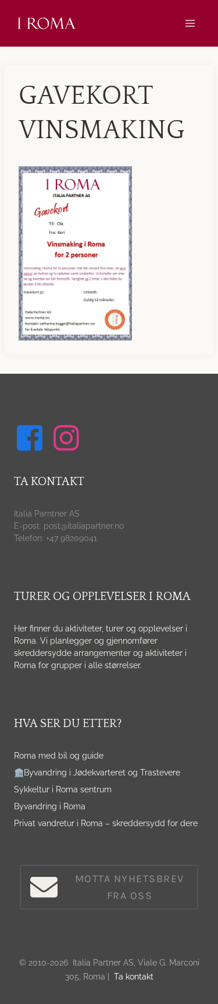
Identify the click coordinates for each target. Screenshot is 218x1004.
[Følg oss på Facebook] (31, 437)
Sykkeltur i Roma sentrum (63, 789)
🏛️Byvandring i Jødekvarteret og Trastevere (97, 772)
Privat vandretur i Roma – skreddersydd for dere (106, 823)
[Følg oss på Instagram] (68, 437)
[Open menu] (190, 23)
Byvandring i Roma (49, 806)
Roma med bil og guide (58, 755)
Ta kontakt (133, 976)
